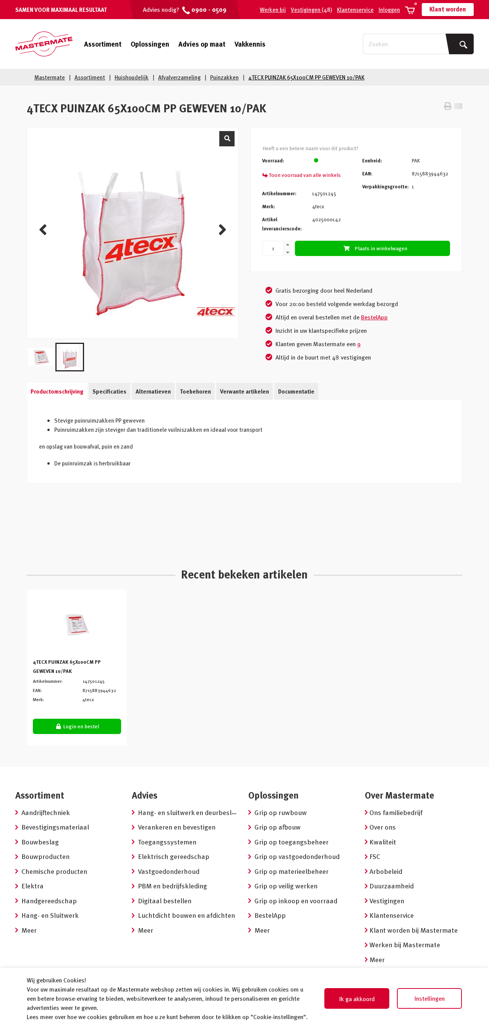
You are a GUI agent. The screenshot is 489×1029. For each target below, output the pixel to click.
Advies (144, 795)
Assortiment (102, 44)
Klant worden (447, 9)
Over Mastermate (399, 795)
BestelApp (374, 317)
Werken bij (273, 9)
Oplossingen (150, 44)
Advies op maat (201, 44)
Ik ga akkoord (357, 998)
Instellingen (430, 998)
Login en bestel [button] (80, 726)
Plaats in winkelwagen (381, 248)
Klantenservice (355, 9)
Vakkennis (250, 44)
